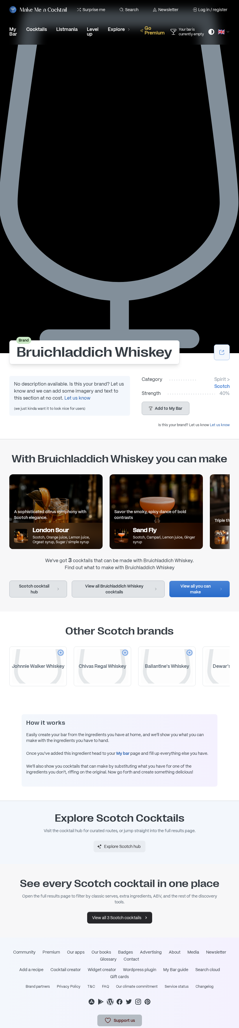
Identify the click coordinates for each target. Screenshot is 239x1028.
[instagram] (138, 1001)
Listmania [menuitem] (67, 29)
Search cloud (207, 969)
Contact (131, 959)
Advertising (151, 952)
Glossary (108, 959)
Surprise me (93, 9)
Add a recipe (31, 969)
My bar (122, 753)
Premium (51, 952)
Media (193, 952)
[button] (165, 408)
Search (131, 9)
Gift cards (119, 976)
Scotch (222, 386)
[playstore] (100, 1001)
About (174, 952)
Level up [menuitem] (93, 31)
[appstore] (91, 1001)
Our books (101, 952)
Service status (177, 986)
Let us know (77, 398)
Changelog (204, 986)
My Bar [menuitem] (13, 31)
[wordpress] (110, 1001)
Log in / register (212, 9)
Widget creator (102, 969)
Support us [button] (124, 1020)
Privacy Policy (68, 986)
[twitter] (128, 1001)
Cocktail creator (65, 969)
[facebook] (119, 1001)
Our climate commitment (137, 986)
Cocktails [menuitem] (36, 29)
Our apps (76, 952)
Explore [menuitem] (116, 29)
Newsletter (168, 9)
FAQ (105, 986)
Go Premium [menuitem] (155, 30)
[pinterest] (147, 1001)
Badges (125, 952)
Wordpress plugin (139, 969)
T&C (91, 986)
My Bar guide (175, 969)
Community (24, 952)
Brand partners (38, 986)
